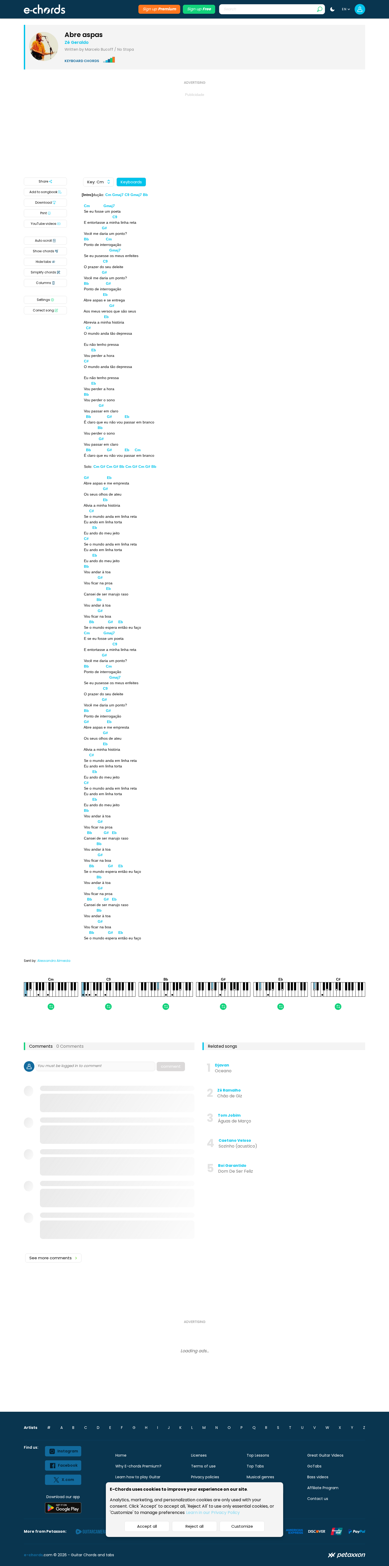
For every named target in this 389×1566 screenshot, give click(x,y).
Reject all (194, 1526)
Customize (242, 1526)
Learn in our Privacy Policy (213, 1512)
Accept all (147, 1526)
